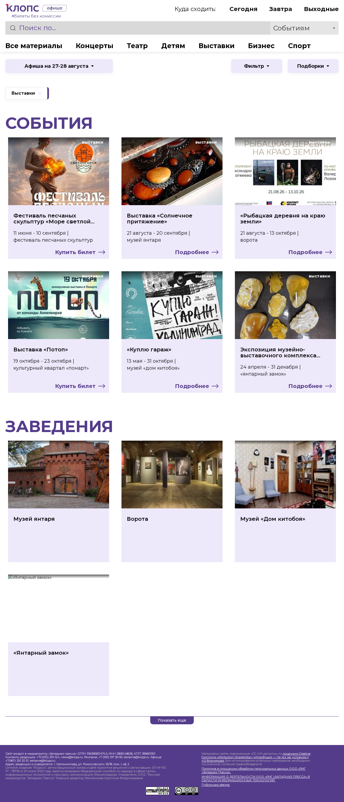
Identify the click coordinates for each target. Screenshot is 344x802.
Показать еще (172, 720)
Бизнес (261, 46)
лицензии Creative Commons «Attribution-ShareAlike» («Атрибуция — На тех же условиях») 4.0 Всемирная (256, 757)
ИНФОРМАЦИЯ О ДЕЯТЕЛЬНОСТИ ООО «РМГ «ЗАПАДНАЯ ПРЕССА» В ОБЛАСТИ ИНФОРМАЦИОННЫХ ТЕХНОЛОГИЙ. (256, 778)
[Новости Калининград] (22, 9)
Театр (137, 46)
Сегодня (243, 9)
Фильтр (254, 66)
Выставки (217, 46)
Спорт (299, 46)
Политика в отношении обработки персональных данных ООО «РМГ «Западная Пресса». (254, 770)
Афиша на (56, 66)
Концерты (94, 46)
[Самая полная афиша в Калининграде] (53, 9)
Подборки (310, 66)
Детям (173, 46)
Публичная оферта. (216, 785)
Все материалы (33, 46)
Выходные (321, 9)
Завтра (280, 9)
